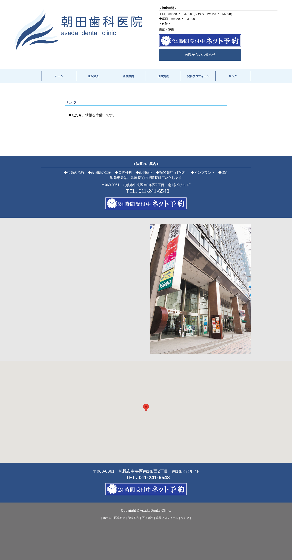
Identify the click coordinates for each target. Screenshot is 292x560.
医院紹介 (93, 76)
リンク (233, 76)
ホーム (59, 76)
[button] (146, 408)
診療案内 (128, 76)
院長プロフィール (198, 76)
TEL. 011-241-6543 (147, 191)
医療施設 (163, 76)
